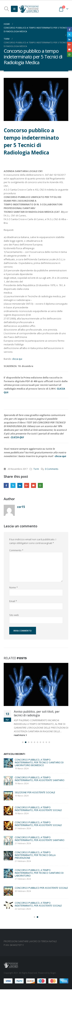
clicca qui (17, 358)
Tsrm (36, 468)
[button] (6, 8)
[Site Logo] (29, 8)
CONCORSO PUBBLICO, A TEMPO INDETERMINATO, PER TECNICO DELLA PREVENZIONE (35, 862)
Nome (13, 587)
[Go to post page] (8, 770)
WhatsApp (40, 485)
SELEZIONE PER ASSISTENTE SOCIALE (35, 800)
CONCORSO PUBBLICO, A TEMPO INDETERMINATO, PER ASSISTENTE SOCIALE (38, 816)
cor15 (21, 507)
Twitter (13, 485)
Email (33, 485)
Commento (16, 550)
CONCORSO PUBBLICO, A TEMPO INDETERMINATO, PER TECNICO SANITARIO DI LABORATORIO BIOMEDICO (39, 770)
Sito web (14, 615)
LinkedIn (19, 485)
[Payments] (36, 988)
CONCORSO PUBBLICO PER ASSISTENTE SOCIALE (41, 895)
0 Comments (51, 468)
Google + (26, 485)
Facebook (6, 485)
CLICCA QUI (17, 437)
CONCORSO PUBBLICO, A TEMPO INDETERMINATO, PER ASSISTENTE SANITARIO (39, 786)
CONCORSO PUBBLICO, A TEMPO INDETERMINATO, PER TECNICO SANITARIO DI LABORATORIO (39, 880)
